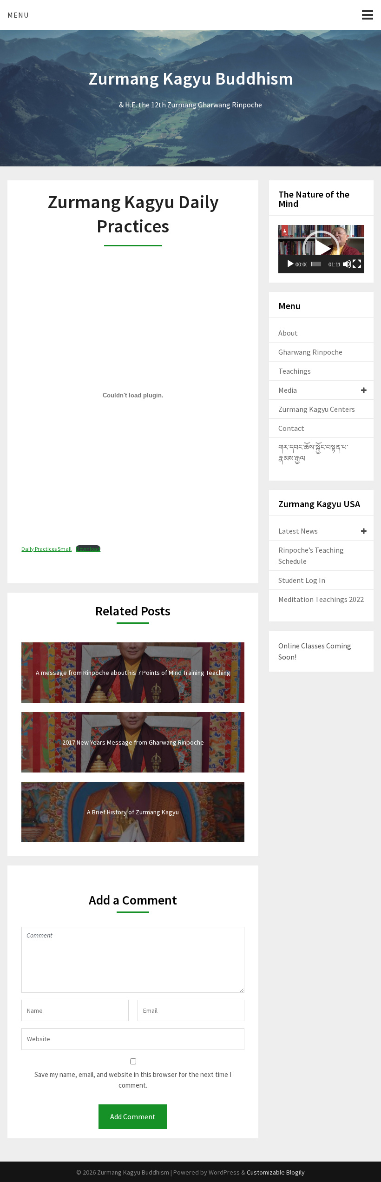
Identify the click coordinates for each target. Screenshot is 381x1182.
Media (287, 390)
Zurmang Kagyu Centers (316, 409)
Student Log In (301, 580)
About (288, 332)
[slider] (316, 264)
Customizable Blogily (276, 1172)
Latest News (298, 530)
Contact (291, 428)
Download (88, 548)
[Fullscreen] (356, 264)
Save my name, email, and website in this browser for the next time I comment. (132, 1080)
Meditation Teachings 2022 (321, 599)
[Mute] (347, 264)
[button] (321, 249)
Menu (18, 15)
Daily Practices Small (46, 548)
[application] (321, 249)
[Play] (290, 264)
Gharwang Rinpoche (310, 352)
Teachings (294, 371)
